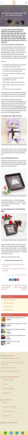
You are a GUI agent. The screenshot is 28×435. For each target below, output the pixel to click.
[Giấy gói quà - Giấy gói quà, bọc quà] (14, 2)
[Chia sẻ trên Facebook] (10, 279)
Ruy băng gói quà (8, 306)
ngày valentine (13, 94)
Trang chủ (5, 430)
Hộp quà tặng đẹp (8, 303)
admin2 (22, 19)
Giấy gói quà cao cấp (9, 299)
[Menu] (2, 2)
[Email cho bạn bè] (15, 279)
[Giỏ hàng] (26, 2)
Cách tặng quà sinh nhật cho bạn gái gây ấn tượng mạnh (7, 287)
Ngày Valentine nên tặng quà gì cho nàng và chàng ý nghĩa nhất (20, 287)
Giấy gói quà (12, 430)
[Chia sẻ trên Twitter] (12, 279)
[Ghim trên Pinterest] (18, 279)
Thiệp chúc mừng (8, 309)
